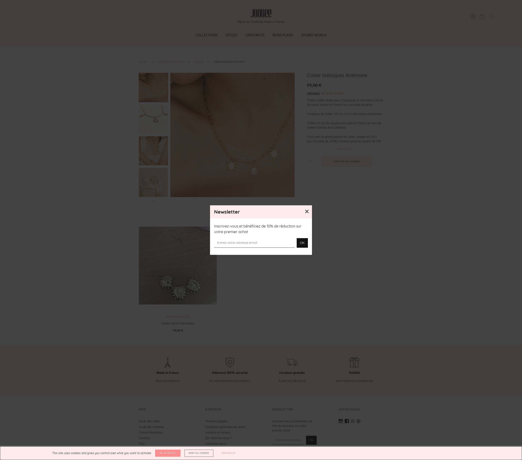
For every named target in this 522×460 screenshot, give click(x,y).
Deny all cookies (199, 453)
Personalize (229, 453)
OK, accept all (167, 453)
